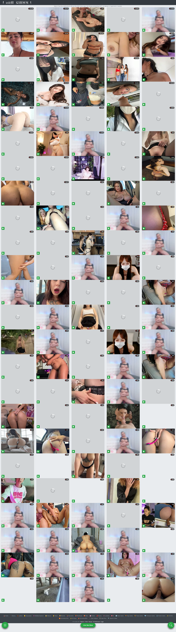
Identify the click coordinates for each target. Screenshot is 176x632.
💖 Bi (112, 615)
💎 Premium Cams (149, 615)
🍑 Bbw (86, 615)
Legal (102, 621)
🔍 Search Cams (112, 618)
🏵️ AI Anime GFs (63, 618)
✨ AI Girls (170, 615)
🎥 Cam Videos (93, 618)
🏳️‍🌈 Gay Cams (129, 615)
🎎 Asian (5, 615)
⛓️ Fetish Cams (160, 615)
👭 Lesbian (106, 615)
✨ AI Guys (73, 618)
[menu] (5, 625)
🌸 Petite (92, 615)
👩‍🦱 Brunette (70, 615)
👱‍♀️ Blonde (62, 615)
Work (86, 621)
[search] (171, 625)
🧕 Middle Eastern (38, 615)
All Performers (96, 621)
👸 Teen (55, 615)
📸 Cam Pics (102, 618)
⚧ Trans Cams (138, 615)
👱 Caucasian (28, 615)
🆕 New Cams (120, 615)
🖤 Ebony (12, 615)
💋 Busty (99, 615)
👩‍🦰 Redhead (78, 615)
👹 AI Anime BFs (82, 618)
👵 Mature (48, 615)
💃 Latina (19, 615)
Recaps (90, 621)
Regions (82, 621)
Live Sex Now (88, 625)
